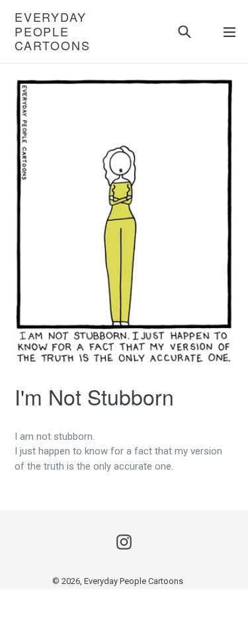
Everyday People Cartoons (52, 31)
